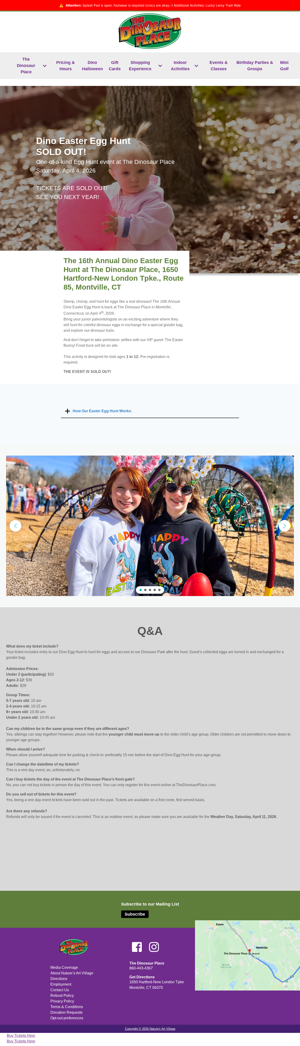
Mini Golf (284, 65)
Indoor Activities (180, 65)
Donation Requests (66, 1012)
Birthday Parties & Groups (254, 65)
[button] (15, 526)
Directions (58, 979)
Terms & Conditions (66, 1007)
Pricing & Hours (65, 65)
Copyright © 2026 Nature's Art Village (150, 1029)
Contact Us (59, 990)
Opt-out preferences (66, 1018)
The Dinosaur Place (26, 65)
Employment (60, 984)
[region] (150, 526)
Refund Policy (62, 996)
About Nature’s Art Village (71, 973)
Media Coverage (64, 967)
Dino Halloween (92, 65)
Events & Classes (219, 65)
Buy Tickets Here (21, 1036)
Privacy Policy (62, 1001)
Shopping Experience (140, 65)
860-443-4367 (141, 968)
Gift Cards (115, 65)
